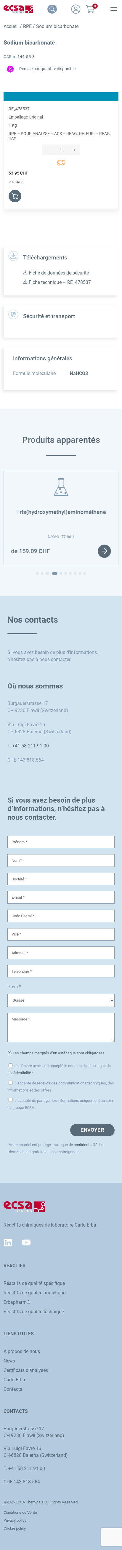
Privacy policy (15, 1520)
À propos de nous (22, 1351)
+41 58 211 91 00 (30, 746)
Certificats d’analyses (26, 1370)
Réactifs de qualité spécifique (34, 1283)
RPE (27, 26)
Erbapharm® (17, 1302)
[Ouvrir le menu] (113, 9)
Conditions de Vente (20, 1512)
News (9, 1361)
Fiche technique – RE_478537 (59, 282)
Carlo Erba (14, 1380)
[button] (37, 573)
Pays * (14, 986)
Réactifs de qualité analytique (34, 1293)
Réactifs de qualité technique (34, 1311)
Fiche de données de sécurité (58, 273)
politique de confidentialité (75, 1145)
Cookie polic (14, 1528)
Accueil (11, 26)
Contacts (13, 1389)
